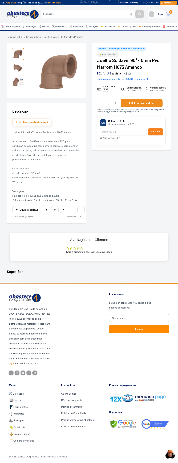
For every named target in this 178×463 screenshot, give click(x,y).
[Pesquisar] (139, 14)
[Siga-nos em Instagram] (17, 373)
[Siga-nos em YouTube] (23, 373)
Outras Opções (129, 26)
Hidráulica (78, 26)
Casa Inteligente (12, 26)
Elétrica (45, 26)
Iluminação (31, 26)
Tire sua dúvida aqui (33, 122)
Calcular (155, 131)
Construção (109, 26)
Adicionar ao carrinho (142, 103)
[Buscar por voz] (131, 14)
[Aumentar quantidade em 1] (115, 103)
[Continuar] (55, 209)
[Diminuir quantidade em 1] (100, 103)
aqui (11, 363)
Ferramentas (61, 26)
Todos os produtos (32, 37)
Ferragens (93, 26)
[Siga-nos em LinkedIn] (35, 373)
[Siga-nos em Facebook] (11, 373)
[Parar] (63, 209)
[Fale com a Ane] (170, 454)
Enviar (139, 329)
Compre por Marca (151, 26)
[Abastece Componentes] (30, 297)
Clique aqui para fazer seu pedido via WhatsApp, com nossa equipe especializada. (130, 111)
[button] (100, 54)
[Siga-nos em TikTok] (29, 373)
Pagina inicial (13, 37)
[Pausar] (46, 209)
